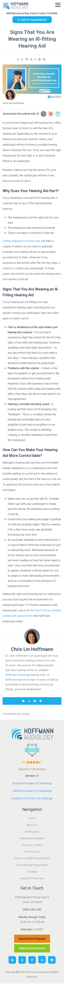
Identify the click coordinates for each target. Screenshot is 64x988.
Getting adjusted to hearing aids (21, 241)
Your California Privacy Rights (32, 865)
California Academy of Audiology (32, 790)
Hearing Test (32, 831)
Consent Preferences (32, 878)
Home (32, 818)
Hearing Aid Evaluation (32, 838)
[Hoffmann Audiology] (15, 6)
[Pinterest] (39, 59)
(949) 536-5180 (32, 909)
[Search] (44, 59)
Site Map (32, 871)
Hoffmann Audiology (17, 675)
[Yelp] (35, 59)
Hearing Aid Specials (32, 948)
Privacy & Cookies (32, 845)
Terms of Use (32, 851)
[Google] (12, 960)
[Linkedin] (31, 59)
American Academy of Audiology (32, 783)
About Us (32, 825)
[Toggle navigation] (58, 5)
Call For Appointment (33, 19)
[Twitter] (42, 959)
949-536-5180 (37, 610)
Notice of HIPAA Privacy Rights (32, 858)
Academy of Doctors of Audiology (32, 798)
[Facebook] (18, 59)
